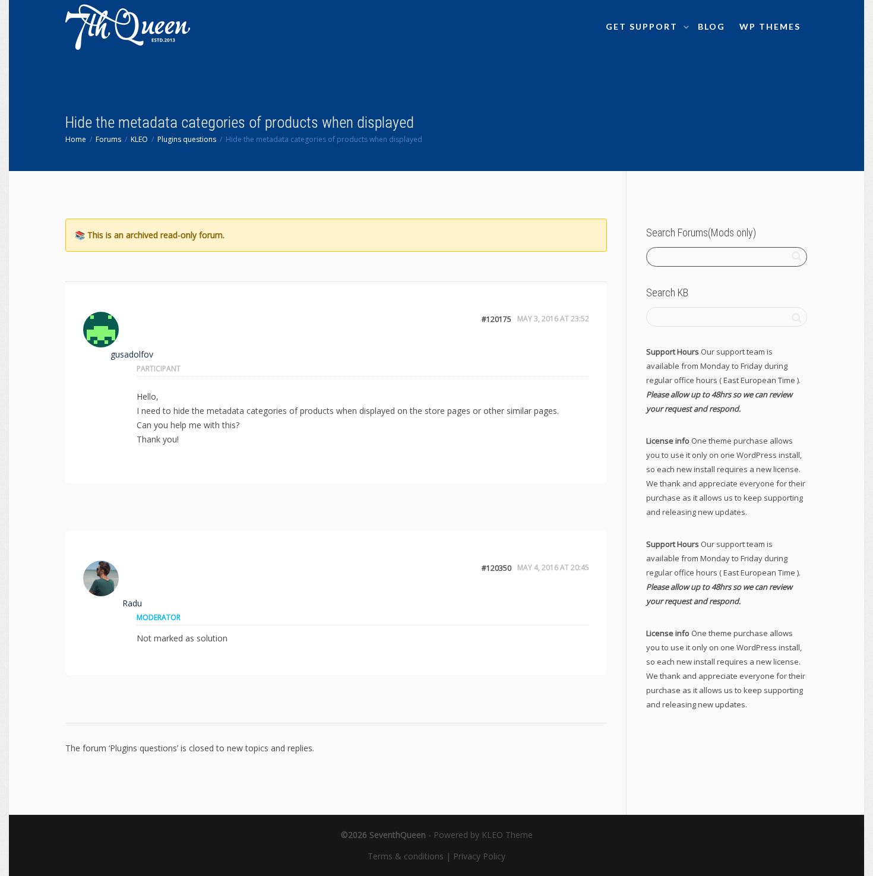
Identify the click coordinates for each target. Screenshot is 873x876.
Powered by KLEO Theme (483, 834)
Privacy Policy (479, 856)
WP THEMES (770, 26)
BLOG (711, 26)
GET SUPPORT (643, 26)
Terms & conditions (406, 856)
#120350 (496, 568)
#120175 (496, 319)
